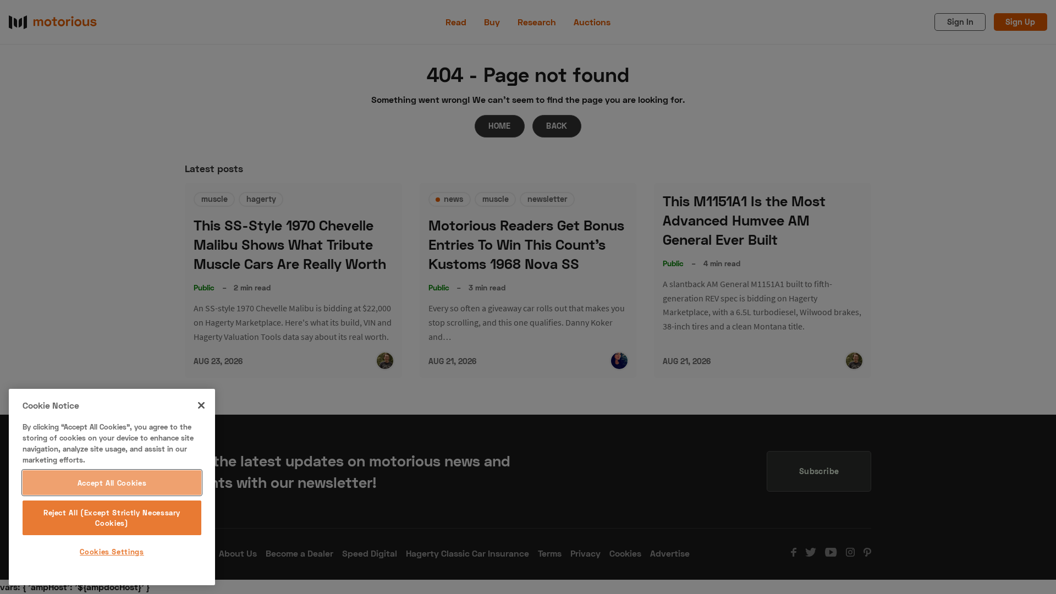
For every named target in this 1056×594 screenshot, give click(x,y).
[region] (112, 487)
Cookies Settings (112, 551)
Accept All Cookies (112, 483)
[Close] (201, 405)
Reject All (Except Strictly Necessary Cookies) (111, 517)
